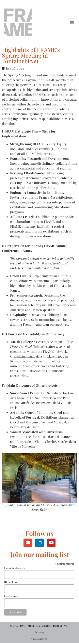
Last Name (11, 596)
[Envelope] (27, 543)
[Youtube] (51, 543)
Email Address (14, 568)
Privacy (39, 632)
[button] (71, 22)
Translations (39, 638)
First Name (11, 582)
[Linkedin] (39, 543)
